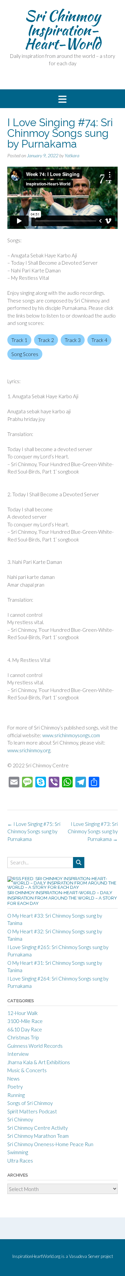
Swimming (17, 1152)
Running (16, 1095)
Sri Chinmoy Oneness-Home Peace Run (50, 1144)
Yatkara (72, 155)
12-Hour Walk (22, 1013)
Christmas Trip (23, 1037)
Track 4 (99, 340)
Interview (18, 1054)
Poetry (15, 1087)
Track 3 (73, 340)
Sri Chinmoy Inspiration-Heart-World (62, 29)
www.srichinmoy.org (28, 750)
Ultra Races (20, 1161)
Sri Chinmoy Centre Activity (37, 1128)
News (13, 1079)
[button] (62, 98)
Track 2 (46, 340)
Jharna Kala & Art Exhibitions (38, 1062)
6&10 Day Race (24, 1029)
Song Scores (24, 354)
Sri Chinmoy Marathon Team (38, 1136)
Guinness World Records (35, 1046)
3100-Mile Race (25, 1021)
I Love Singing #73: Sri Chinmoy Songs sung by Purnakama (93, 831)
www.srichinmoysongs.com (71, 735)
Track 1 (19, 340)
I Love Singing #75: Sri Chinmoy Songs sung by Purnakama (33, 831)
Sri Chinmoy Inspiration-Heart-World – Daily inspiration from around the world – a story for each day (62, 898)
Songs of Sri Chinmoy (30, 1103)
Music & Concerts (27, 1070)
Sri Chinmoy (20, 1119)
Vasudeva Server (85, 1256)
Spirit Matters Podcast (32, 1111)
